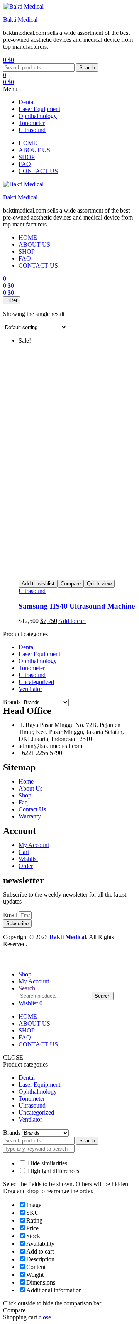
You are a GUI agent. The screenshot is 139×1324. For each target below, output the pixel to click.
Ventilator (30, 689)
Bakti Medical (20, 19)
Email (11, 915)
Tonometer (32, 123)
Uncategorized (36, 682)
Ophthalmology (38, 116)
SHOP (27, 1030)
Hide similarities (46, 1163)
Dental (27, 102)
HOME (28, 1016)
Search (87, 67)
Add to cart (72, 620)
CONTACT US (38, 1044)
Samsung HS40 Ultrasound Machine (77, 606)
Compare (71, 584)
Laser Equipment (39, 109)
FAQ (25, 1037)
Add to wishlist (38, 584)
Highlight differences (52, 1171)
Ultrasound (32, 130)
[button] (69, 89)
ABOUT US (34, 1023)
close (45, 1317)
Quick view (99, 584)
